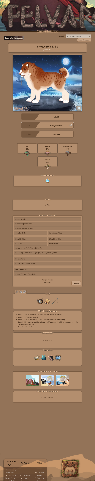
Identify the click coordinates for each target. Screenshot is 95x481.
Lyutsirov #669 (47, 50)
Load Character (84, 40)
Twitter (26, 478)
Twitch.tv (26, 475)
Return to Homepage (14, 38)
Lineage (76, 283)
